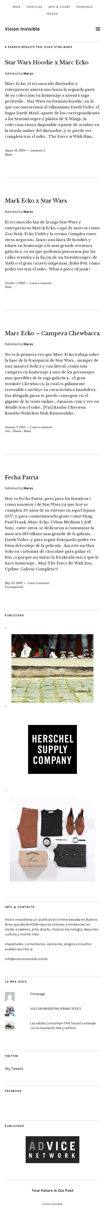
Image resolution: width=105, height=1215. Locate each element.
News (8, 287)
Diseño (17, 431)
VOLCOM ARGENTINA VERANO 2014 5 (55, 1008)
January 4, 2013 (15, 427)
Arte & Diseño (59, 7)
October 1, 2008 (15, 283)
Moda (16, 7)
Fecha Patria (21, 477)
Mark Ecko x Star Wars (36, 200)
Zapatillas (34, 7)
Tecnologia (84, 7)
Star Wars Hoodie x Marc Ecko (47, 62)
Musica (52, 13)
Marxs (28, 73)
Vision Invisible (22, 29)
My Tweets (14, 1068)
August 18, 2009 (15, 150)
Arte (7, 431)
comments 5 (37, 150)
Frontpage (37, 994)
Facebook (13, 1091)
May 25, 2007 (14, 583)
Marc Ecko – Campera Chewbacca (52, 333)
